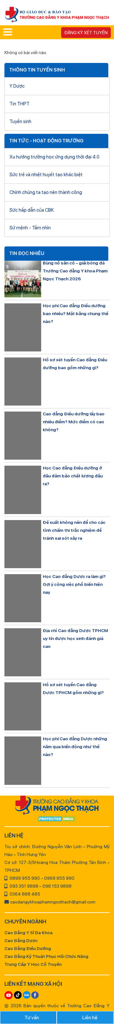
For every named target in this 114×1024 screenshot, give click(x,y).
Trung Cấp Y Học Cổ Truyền (33, 964)
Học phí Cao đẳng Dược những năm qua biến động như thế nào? (75, 746)
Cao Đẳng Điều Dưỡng (27, 948)
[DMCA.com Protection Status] (56, 819)
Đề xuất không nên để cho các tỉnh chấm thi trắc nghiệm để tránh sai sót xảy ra (74, 530)
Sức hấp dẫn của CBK (32, 210)
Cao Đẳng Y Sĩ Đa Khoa (28, 932)
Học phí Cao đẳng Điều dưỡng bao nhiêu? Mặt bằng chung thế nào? (75, 313)
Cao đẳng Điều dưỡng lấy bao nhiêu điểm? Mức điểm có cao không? (73, 421)
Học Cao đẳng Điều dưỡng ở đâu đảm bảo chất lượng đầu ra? (73, 475)
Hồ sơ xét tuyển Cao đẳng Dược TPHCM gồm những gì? (73, 688)
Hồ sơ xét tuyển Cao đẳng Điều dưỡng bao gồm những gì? (75, 363)
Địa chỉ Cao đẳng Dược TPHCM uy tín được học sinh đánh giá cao (75, 638)
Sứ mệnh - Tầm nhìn (30, 228)
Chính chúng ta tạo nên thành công (46, 192)
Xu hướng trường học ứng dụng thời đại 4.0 (54, 157)
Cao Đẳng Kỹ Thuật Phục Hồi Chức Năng (46, 956)
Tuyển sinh (20, 121)
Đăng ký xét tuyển (86, 32)
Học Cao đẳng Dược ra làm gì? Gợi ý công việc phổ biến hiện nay (74, 584)
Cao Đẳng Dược (21, 940)
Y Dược (17, 86)
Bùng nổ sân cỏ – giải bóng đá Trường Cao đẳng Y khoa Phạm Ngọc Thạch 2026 (75, 270)
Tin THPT (19, 104)
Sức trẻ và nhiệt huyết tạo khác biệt (46, 174)
